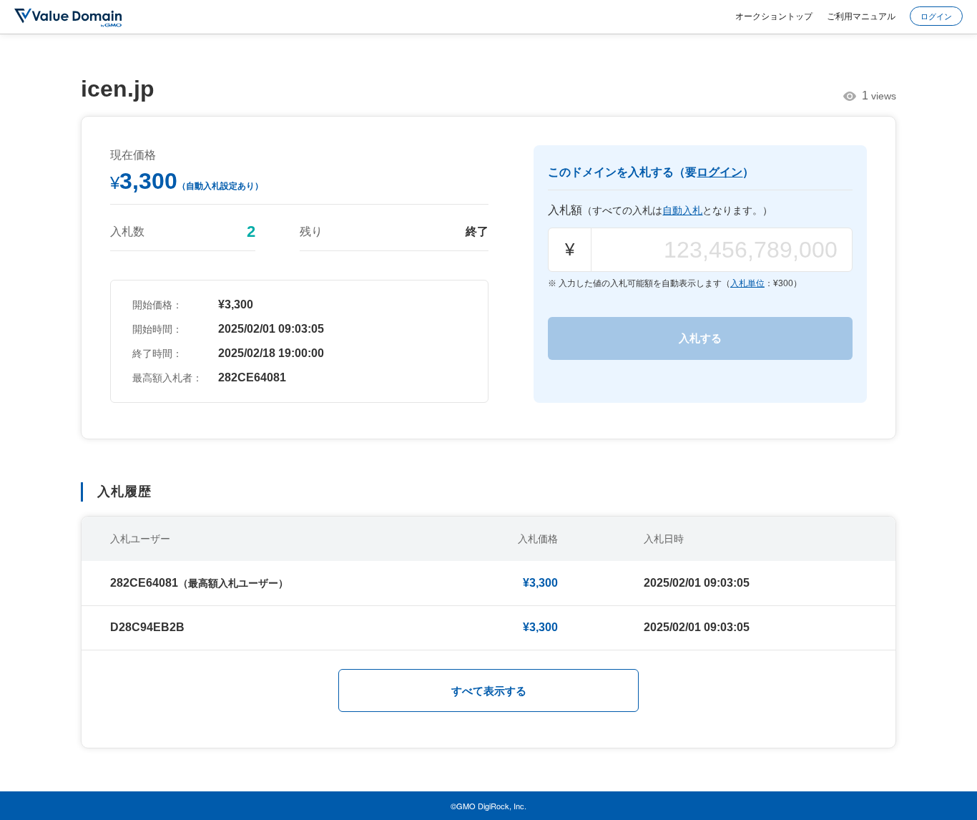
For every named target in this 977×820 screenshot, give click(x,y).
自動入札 (682, 210)
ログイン (936, 15)
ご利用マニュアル (861, 15)
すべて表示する (488, 691)
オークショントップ (773, 15)
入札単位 (747, 283)
